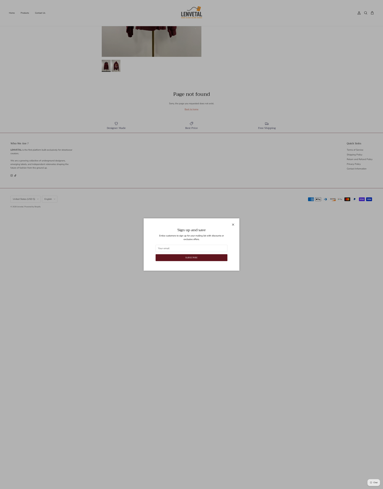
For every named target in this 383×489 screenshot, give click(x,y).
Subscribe (191, 257)
